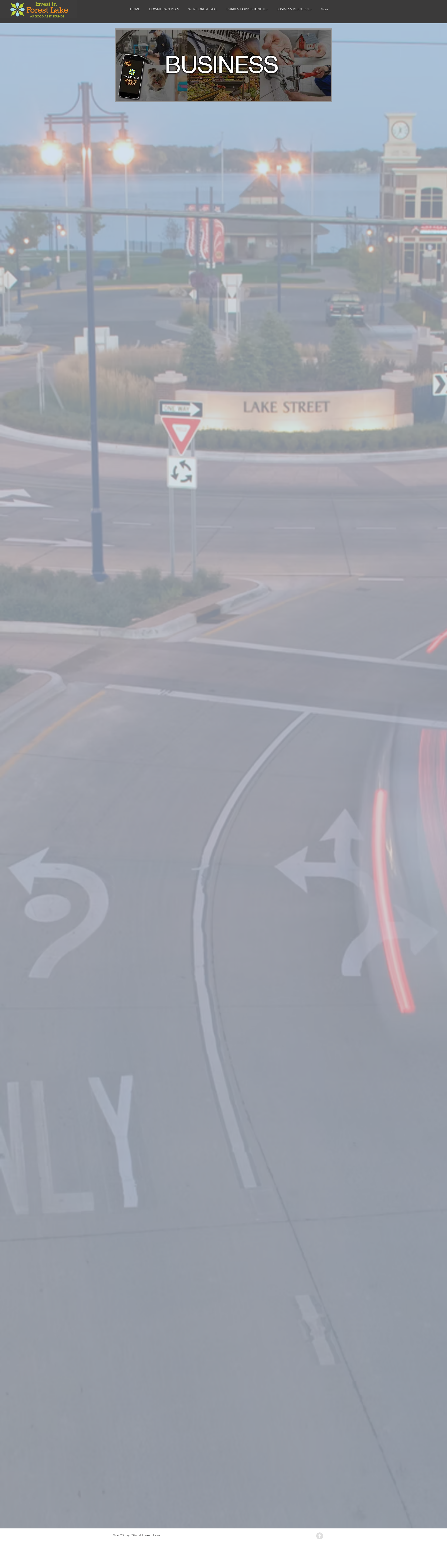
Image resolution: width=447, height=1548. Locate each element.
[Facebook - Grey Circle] (319, 1535)
